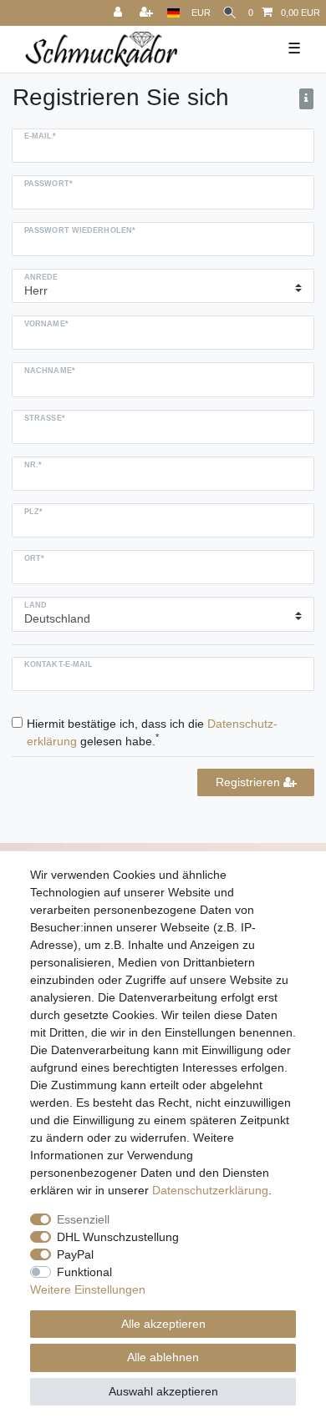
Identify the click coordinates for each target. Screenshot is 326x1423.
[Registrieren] (148, 13)
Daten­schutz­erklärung (210, 1190)
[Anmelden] (119, 13)
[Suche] (229, 13)
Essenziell (83, 1219)
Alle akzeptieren (163, 1323)
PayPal (75, 1254)
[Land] (173, 13)
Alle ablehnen (163, 1357)
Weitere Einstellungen (87, 1289)
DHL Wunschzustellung (118, 1237)
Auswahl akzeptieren (163, 1391)
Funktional (84, 1272)
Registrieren (249, 782)
